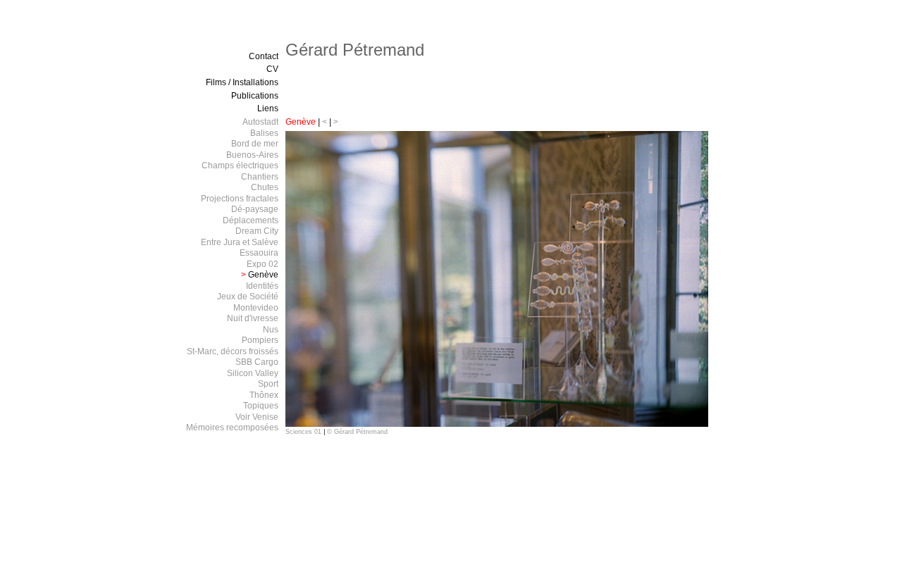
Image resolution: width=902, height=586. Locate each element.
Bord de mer (254, 144)
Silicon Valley (252, 373)
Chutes (264, 187)
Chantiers (259, 177)
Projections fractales (239, 199)
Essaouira (259, 253)
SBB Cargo (256, 362)
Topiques (260, 406)
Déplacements (250, 220)
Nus (270, 330)
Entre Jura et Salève (239, 242)
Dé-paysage (254, 209)
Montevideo (255, 308)
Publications (254, 96)
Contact (263, 56)
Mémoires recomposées (232, 427)
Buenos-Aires (252, 155)
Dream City (256, 231)
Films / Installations (242, 82)
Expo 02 (262, 264)
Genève (300, 122)
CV (272, 69)
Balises (264, 133)
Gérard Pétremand (354, 49)
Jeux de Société (247, 296)
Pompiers (260, 340)
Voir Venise (256, 417)
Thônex (263, 395)
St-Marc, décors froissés (232, 351)
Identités (262, 286)
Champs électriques (240, 165)
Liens (267, 108)
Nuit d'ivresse (252, 318)
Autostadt (260, 122)
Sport (268, 384)
